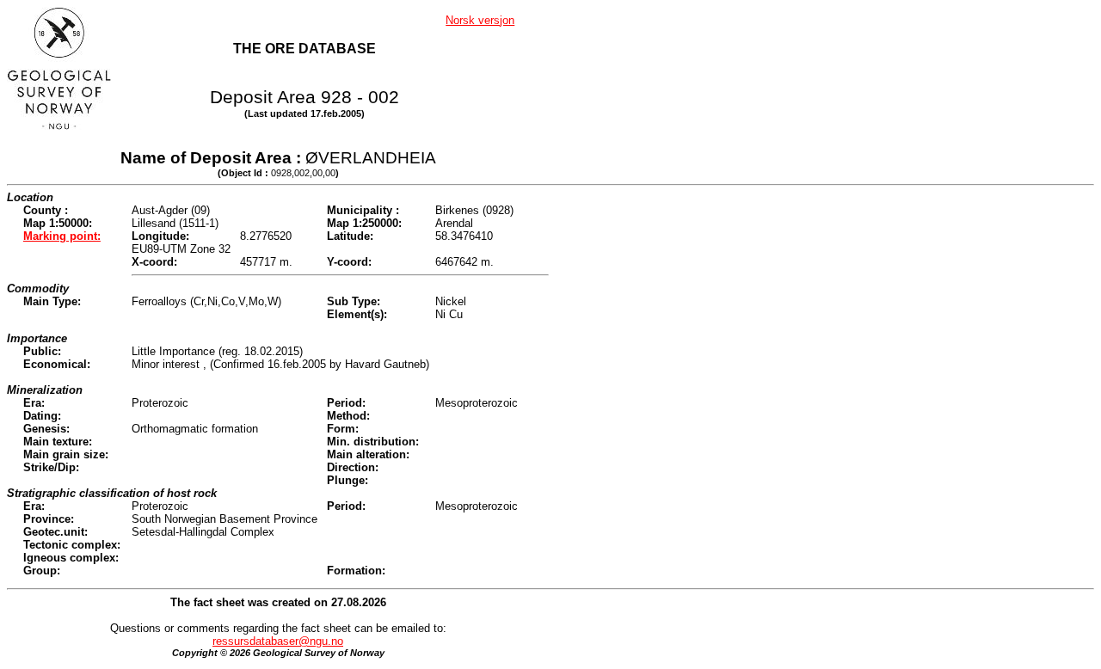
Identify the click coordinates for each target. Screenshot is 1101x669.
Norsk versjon (480, 20)
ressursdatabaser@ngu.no (277, 641)
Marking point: (62, 236)
